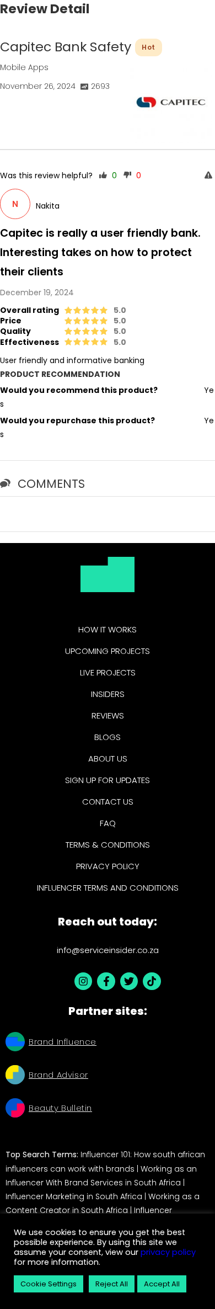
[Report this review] (210, 176)
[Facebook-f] (106, 981)
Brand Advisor (58, 1075)
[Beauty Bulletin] (15, 1109)
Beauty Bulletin (60, 1108)
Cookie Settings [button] (48, 1284)
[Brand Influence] (15, 1043)
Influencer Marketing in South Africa (74, 1196)
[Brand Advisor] (15, 1076)
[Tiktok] (151, 981)
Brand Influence (62, 1041)
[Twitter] (129, 981)
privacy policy (167, 1252)
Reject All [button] (111, 1284)
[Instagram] (83, 981)
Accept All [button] (162, 1284)
